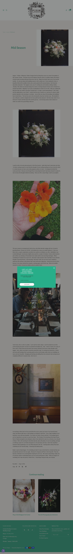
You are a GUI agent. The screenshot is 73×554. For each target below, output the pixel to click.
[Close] (54, 268)
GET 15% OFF (26, 284)
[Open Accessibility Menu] (3, 551)
